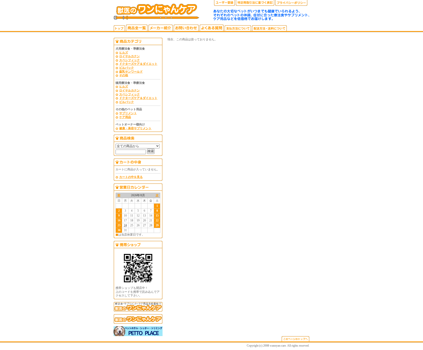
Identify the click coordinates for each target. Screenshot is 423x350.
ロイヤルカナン (129, 56)
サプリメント (128, 113)
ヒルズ (123, 52)
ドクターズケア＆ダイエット (138, 64)
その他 (123, 75)
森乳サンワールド (131, 71)
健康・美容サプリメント (135, 128)
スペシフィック (129, 60)
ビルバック (126, 67)
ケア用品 (125, 117)
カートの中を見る (131, 177)
